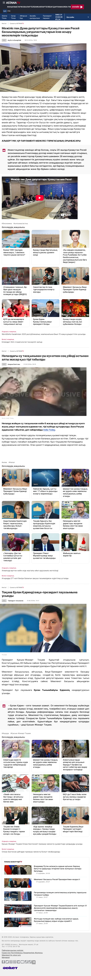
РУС (9, 11)
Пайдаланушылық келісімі (12, 950)
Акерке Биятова (14, 364)
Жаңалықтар (14, 7)
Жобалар (25, 7)
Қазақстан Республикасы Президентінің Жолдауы (22, 953)
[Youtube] (22, 962)
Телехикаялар (37, 7)
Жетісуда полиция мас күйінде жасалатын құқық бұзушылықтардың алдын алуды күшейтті (56, 920)
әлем (5, 462)
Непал (12, 462)
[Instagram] (11, 962)
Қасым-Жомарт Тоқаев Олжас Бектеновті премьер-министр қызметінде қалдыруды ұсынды (42, 844)
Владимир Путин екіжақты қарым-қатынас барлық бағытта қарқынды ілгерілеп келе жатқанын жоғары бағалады (57, 868)
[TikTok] (26, 962)
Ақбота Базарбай (14, 40)
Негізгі (4, 23)
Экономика (7, 223)
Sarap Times (13, 17)
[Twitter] (7, 962)
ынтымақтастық (21, 223)
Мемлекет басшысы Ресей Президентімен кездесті (57, 879)
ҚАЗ (4, 11)
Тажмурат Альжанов (15, 600)
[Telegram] (18, 962)
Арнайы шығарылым (35, 17)
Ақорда (6, 733)
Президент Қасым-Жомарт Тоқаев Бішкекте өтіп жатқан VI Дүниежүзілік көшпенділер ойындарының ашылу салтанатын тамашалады (60, 907)
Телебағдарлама (54, 7)
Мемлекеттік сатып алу (11, 955)
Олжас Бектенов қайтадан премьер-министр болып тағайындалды (31, 852)
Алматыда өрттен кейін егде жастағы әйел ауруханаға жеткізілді (30, 570)
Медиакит (6, 957)
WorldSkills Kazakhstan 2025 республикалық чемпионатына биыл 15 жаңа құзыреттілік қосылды (44, 334)
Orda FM (67, 7)
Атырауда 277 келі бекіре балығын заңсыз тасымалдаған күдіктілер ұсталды (35, 578)
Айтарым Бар (23, 17)
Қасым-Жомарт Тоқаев (21, 733)
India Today (49, 430)
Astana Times (4, 17)
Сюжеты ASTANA (17, 23)
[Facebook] (3, 962)
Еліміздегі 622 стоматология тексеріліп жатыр (22, 342)
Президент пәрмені (47, 17)
